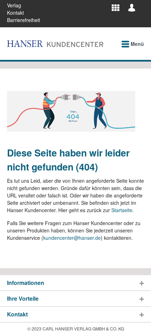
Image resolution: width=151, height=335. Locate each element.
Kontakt (15, 12)
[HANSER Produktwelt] (115, 7)
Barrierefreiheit (23, 19)
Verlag (14, 5)
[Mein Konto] (132, 7)
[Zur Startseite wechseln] (55, 43)
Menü (136, 43)
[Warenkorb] (142, 5)
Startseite (121, 210)
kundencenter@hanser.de (72, 237)
